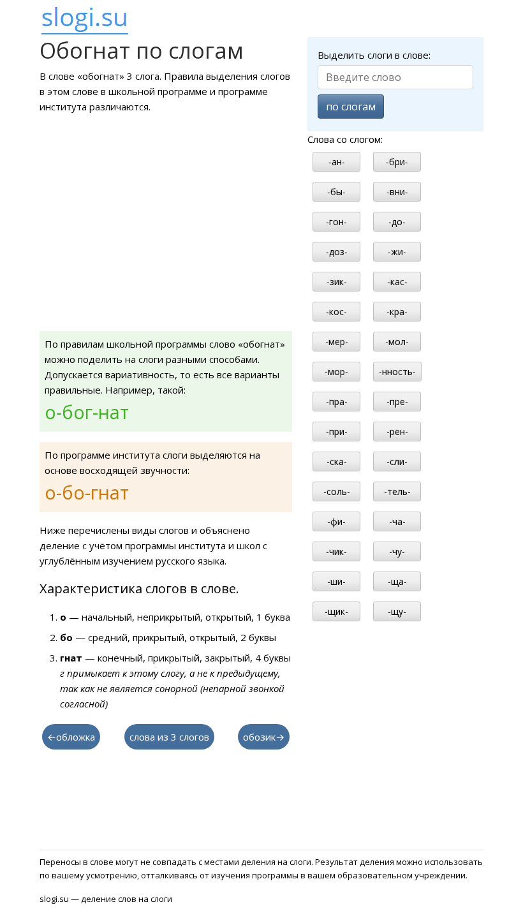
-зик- (337, 282)
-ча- (397, 521)
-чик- (336, 551)
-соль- (336, 491)
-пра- (337, 401)
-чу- (397, 551)
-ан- (336, 162)
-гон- (336, 222)
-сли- (397, 461)
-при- (337, 431)
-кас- (397, 282)
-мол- (397, 342)
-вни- (397, 192)
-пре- (397, 401)
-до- (397, 222)
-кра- (397, 312)
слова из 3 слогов (169, 736)
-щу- (397, 611)
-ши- (336, 581)
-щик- (336, 611)
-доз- (337, 252)
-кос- (336, 312)
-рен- (397, 431)
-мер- (336, 342)
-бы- (336, 192)
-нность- (397, 372)
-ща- (397, 581)
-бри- (397, 162)
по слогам (351, 107)
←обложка (71, 736)
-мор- (336, 372)
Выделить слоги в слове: (374, 54)
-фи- (336, 521)
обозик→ (263, 736)
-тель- (397, 491)
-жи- (397, 252)
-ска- (337, 461)
